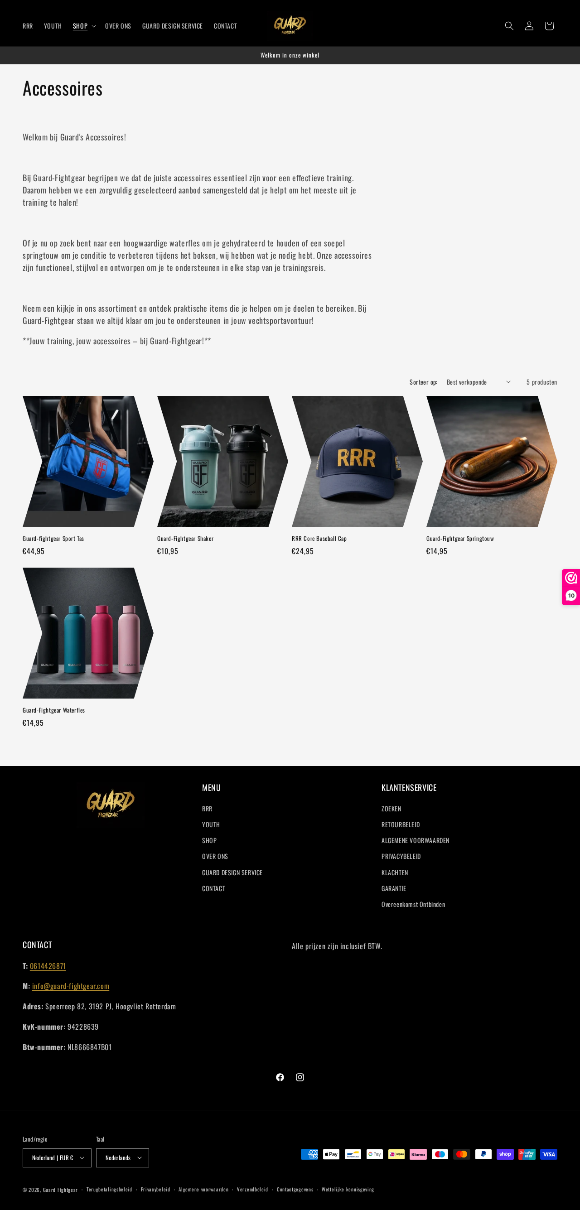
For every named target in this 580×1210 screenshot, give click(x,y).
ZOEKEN (391, 809)
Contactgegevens (295, 1189)
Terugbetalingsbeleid (109, 1189)
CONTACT (213, 888)
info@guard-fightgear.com (70, 985)
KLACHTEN (395, 872)
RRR (207, 809)
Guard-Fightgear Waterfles (54, 710)
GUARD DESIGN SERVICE (232, 872)
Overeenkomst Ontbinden (413, 904)
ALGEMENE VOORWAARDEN (416, 840)
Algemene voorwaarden (203, 1189)
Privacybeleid (155, 1189)
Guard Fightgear (60, 1189)
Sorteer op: (423, 381)
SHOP (209, 840)
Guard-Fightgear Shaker (185, 538)
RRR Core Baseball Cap (319, 538)
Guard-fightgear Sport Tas (53, 538)
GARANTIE (394, 888)
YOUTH (211, 824)
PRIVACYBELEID (401, 856)
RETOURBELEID (401, 824)
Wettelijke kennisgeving (348, 1189)
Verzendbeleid (252, 1189)
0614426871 (48, 965)
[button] (84, 25)
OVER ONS (215, 856)
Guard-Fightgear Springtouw (460, 538)
